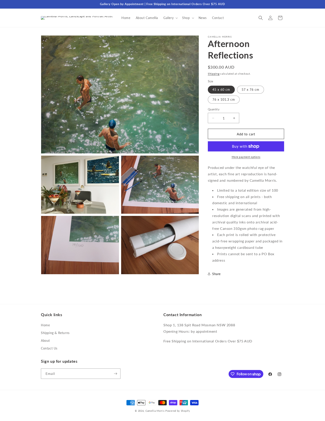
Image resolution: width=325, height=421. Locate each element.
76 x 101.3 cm (223, 99)
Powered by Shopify (177, 410)
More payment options (246, 157)
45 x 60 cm (221, 89)
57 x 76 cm (250, 89)
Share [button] (216, 274)
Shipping (214, 73)
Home (45, 325)
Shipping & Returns (55, 333)
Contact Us (49, 348)
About (45, 340)
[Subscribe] (115, 373)
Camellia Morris (155, 410)
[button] (170, 18)
